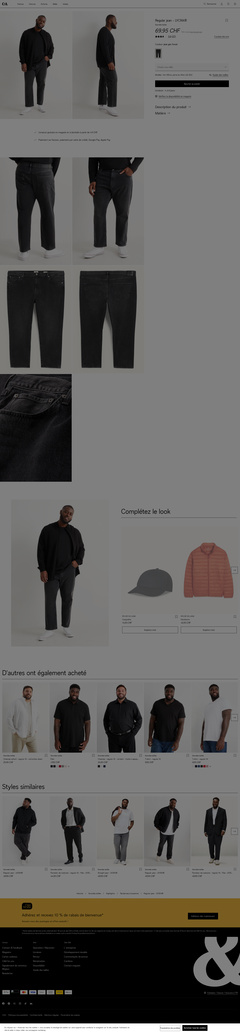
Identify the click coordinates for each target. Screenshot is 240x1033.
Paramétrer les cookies (170, 1028)
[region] (120, 1028)
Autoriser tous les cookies (195, 1028)
